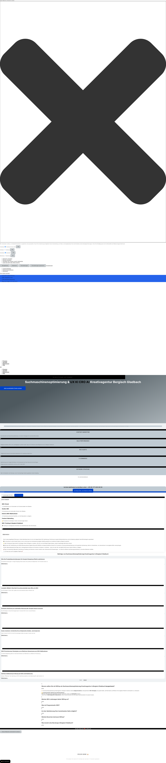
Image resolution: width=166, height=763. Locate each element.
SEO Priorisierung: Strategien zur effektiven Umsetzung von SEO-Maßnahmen (24, 651)
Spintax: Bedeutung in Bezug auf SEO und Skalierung (17, 673)
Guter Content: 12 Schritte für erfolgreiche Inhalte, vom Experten (20, 630)
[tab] (7, 495)
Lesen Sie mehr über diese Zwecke (11, 262)
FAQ (4, 365)
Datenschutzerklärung (8, 270)
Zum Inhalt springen (5, 273)
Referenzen (6, 363)
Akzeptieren (5, 265)
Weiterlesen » (4, 563)
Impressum (5, 271)
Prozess (5, 361)
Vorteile (5, 362)
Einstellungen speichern (38, 265)
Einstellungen (24, 265)
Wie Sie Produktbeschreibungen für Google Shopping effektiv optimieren (23, 559)
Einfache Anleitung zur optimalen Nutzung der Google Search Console (22, 608)
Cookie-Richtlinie (7, 268)
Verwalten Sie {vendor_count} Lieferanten (13, 261)
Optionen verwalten (7, 258)
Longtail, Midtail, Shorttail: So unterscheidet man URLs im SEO (19, 588)
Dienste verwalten (7, 260)
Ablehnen (14, 265)
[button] (83, 121)
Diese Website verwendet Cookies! (11, 731)
